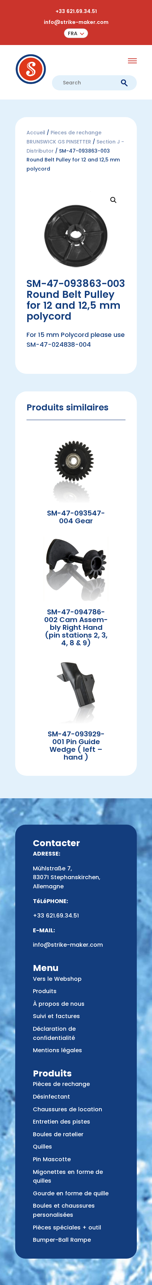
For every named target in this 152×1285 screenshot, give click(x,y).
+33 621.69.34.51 (76, 11)
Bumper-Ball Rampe (62, 1240)
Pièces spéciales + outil (67, 1227)
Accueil (36, 132)
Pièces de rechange (61, 1084)
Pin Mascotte (52, 1159)
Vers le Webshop (57, 979)
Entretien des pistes (61, 1122)
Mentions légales (57, 1050)
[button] (76, 33)
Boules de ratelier (58, 1134)
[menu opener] (132, 61)
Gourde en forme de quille (71, 1193)
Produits (45, 991)
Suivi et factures (56, 1016)
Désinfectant (51, 1097)
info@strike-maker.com (76, 22)
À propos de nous (58, 1004)
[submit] (124, 83)
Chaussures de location (67, 1109)
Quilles (42, 1147)
